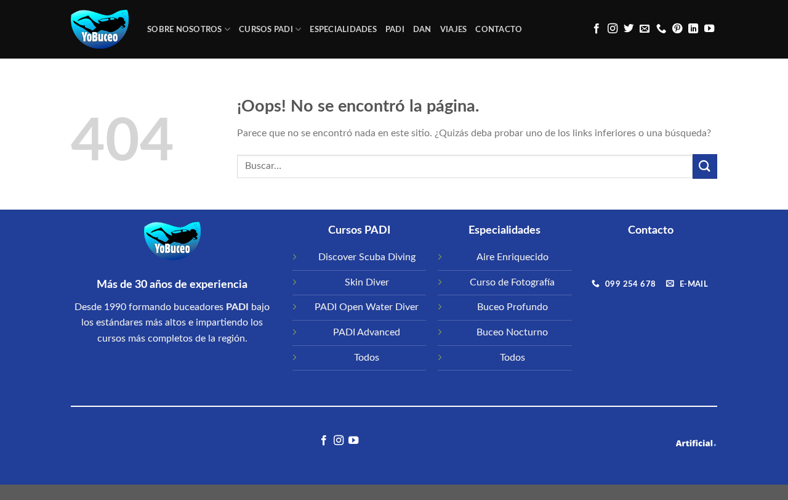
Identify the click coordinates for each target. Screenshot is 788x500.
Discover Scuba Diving (367, 257)
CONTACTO (498, 29)
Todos (366, 358)
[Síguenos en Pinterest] (677, 29)
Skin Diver (367, 282)
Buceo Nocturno (512, 332)
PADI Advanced (366, 332)
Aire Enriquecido (512, 257)
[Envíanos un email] (644, 29)
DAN (422, 29)
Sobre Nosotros (184, 29)
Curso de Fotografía (512, 282)
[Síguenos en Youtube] (709, 29)
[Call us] (661, 29)
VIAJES (453, 29)
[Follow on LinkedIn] (693, 29)
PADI (394, 29)
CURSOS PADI (266, 29)
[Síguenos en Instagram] (612, 29)
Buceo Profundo (512, 307)
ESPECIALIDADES (343, 29)
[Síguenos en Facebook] (596, 29)
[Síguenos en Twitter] (628, 29)
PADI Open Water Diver (367, 307)
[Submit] (705, 166)
